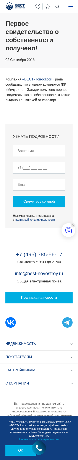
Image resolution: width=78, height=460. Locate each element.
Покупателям (18, 357)
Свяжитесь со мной (39, 201)
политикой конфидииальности (35, 219)
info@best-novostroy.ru (39, 273)
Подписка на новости (39, 297)
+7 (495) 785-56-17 (39, 254)
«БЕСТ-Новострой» (38, 79)
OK (20, 450)
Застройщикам (20, 370)
